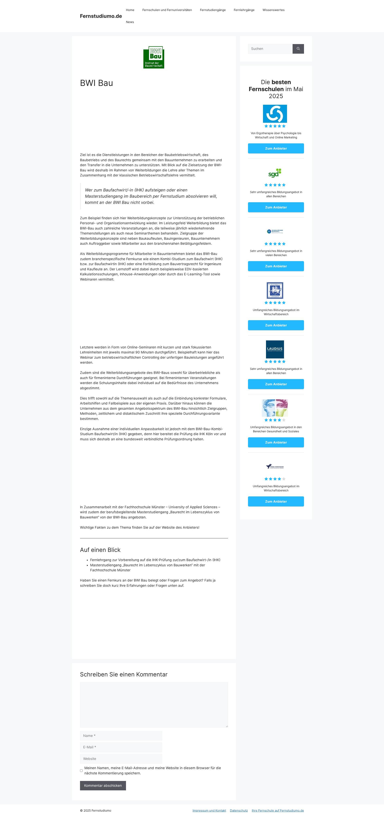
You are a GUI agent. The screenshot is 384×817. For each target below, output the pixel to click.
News (130, 22)
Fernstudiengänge (213, 10)
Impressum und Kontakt (209, 810)
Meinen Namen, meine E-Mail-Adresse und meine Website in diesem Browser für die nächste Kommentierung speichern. (152, 770)
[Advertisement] (154, 123)
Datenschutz (239, 810)
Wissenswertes (274, 10)
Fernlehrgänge (244, 10)
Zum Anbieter (276, 148)
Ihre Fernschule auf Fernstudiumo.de (278, 810)
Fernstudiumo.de (101, 16)
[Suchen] (298, 49)
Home (130, 10)
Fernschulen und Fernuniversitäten (167, 10)
